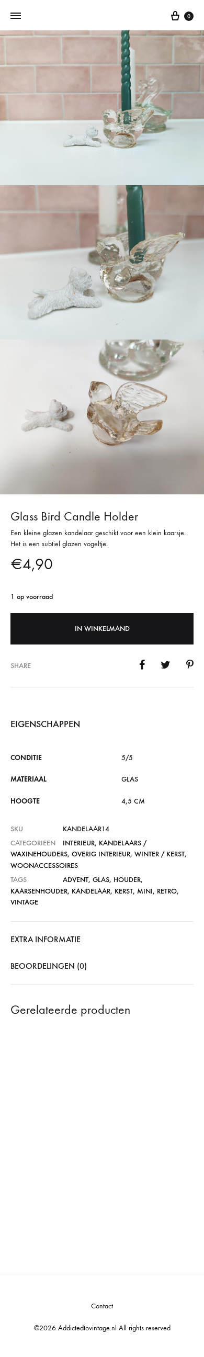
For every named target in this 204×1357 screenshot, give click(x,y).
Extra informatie (45, 939)
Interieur (79, 843)
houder (127, 879)
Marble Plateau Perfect (143, 1170)
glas (101, 879)
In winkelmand (102, 628)
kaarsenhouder (38, 891)
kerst (124, 891)
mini (145, 891)
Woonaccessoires (44, 865)
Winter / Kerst (159, 854)
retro (167, 891)
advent (75, 879)
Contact (102, 1306)
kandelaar (91, 891)
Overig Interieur (101, 854)
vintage (24, 902)
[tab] (102, 939)
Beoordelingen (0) (48, 966)
